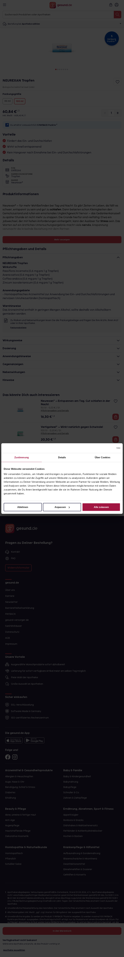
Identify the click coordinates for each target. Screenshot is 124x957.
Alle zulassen (101, 507)
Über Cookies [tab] (102, 457)
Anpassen (60, 507)
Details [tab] (62, 457)
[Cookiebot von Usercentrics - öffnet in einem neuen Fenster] (106, 448)
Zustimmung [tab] (21, 457)
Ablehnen (22, 507)
